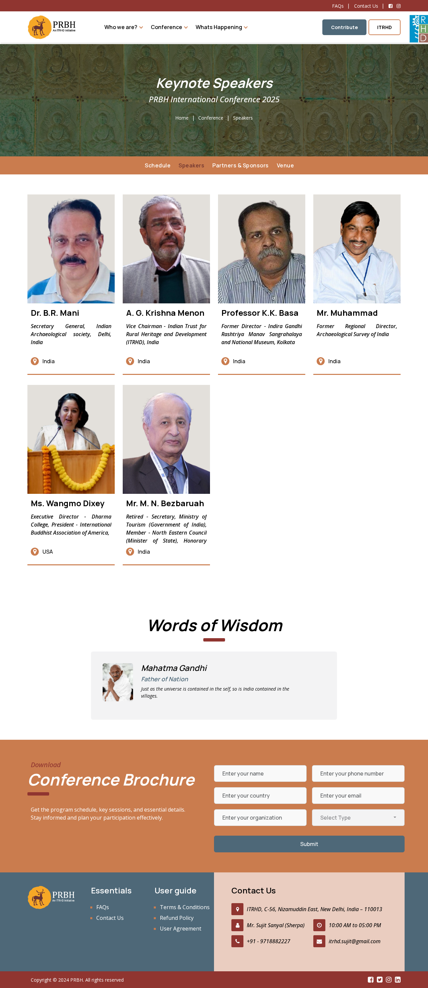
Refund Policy (177, 918)
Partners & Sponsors (240, 165)
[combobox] (358, 817)
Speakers (243, 118)
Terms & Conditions (185, 907)
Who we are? (120, 27)
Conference (166, 27)
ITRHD (384, 27)
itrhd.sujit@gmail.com (355, 941)
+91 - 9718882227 (268, 941)
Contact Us (366, 6)
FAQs (338, 6)
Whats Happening (219, 27)
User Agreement (180, 928)
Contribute (344, 27)
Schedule (158, 165)
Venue (285, 165)
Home (182, 118)
